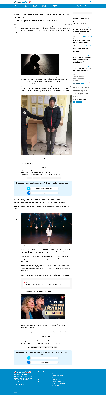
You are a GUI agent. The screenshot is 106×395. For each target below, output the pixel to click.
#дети (55, 347)
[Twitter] (91, 2)
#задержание (57, 178)
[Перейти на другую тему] (86, 6)
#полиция (30, 178)
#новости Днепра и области (36, 347)
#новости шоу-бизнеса (48, 347)
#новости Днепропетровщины (47, 178)
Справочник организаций (79, 78)
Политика (64, 6)
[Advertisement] (46, 43)
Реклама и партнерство (78, 76)
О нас (78, 5)
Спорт (69, 6)
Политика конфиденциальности (57, 374)
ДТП (74, 6)
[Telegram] (87, 2)
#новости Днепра (36, 178)
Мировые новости (44, 5)
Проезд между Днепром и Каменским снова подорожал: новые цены (41, 343)
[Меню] (15, 6)
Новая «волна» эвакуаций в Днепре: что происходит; (36, 172)
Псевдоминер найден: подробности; (32, 170)
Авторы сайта (76, 80)
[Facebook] (84, 2)
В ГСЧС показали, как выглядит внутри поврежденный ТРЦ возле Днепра (42, 340)
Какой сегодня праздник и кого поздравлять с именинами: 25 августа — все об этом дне (46, 341)
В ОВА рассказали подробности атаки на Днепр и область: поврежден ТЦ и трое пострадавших (82, 60)
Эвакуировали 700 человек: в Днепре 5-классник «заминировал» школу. (41, 174)
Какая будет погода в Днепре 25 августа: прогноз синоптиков (82, 69)
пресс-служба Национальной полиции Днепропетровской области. (53, 158)
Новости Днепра (25, 5)
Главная (19, 6)
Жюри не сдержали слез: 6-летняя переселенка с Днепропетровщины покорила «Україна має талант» (82, 21)
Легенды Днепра (55, 5)
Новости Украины (35, 5)
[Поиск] (81, 6)
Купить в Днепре (56, 379)
